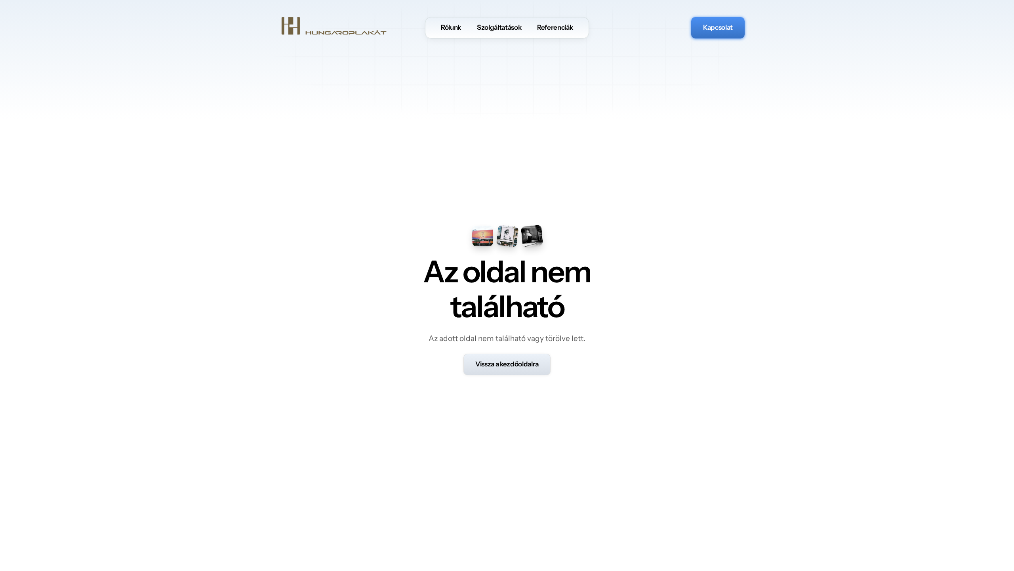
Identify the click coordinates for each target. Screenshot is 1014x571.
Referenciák (555, 27)
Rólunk (451, 27)
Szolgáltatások (499, 27)
